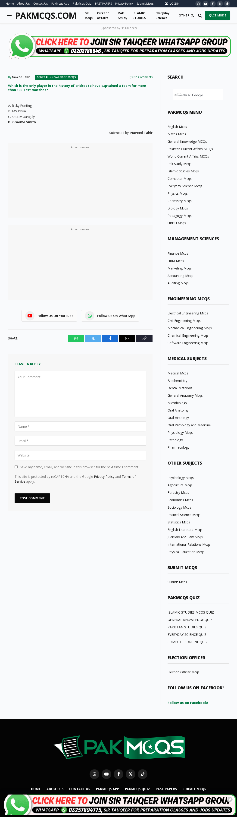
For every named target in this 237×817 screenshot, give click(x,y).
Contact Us (40, 4)
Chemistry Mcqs (180, 201)
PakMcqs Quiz (82, 4)
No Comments (143, 77)
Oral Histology (178, 417)
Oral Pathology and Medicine (189, 425)
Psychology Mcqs (181, 477)
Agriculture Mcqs (180, 485)
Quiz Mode (217, 15)
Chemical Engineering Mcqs (188, 335)
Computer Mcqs (180, 178)
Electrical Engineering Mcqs (188, 313)
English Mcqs (177, 126)
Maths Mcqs (177, 134)
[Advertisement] (80, 182)
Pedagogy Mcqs (180, 215)
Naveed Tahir (21, 77)
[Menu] (9, 15)
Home (10, 4)
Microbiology (177, 403)
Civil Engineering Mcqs (184, 320)
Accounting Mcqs (180, 275)
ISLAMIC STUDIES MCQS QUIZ (191, 612)
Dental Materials (180, 388)
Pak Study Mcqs (179, 164)
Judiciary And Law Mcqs (185, 537)
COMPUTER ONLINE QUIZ (188, 642)
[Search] (200, 15)
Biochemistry (177, 380)
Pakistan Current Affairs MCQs (190, 149)
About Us (23, 4)
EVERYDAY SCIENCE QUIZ (187, 634)
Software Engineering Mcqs (188, 343)
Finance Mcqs (178, 253)
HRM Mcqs (176, 261)
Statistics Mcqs (179, 522)
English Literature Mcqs (185, 529)
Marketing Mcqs (180, 268)
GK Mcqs (88, 15)
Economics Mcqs (180, 500)
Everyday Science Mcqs (185, 186)
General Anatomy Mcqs (185, 395)
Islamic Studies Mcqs (183, 171)
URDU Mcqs (177, 223)
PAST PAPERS (103, 4)
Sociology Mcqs (179, 507)
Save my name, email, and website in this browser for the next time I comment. (79, 467)
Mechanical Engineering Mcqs (190, 328)
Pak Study (123, 15)
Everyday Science (162, 15)
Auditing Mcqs (178, 283)
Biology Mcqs (178, 208)
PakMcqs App (60, 4)
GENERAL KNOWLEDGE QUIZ (190, 620)
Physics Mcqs (178, 193)
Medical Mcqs (178, 373)
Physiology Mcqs (180, 432)
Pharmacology (178, 447)
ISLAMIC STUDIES (139, 15)
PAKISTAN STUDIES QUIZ (187, 627)
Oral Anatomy (178, 410)
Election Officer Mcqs (184, 672)
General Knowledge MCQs (56, 77)
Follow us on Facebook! (188, 702)
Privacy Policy (124, 4)
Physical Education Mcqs (186, 552)
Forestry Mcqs (178, 492)
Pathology (175, 440)
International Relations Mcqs (189, 544)
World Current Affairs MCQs (188, 156)
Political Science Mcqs (184, 515)
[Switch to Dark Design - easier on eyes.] (192, 15)
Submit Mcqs (145, 4)
